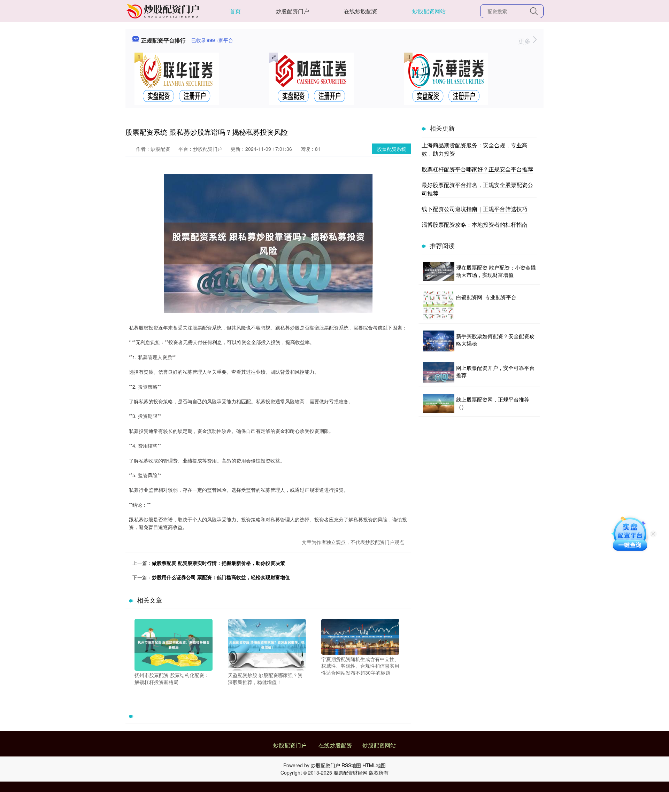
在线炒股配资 (360, 11)
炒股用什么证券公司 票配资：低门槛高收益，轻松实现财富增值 (221, 577)
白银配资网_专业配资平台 (486, 297)
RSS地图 (351, 765)
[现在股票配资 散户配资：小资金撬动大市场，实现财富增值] (438, 271)
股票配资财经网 (350, 772)
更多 (525, 40)
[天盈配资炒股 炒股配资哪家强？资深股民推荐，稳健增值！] (267, 643)
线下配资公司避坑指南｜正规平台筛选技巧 (475, 209)
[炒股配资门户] (163, 10)
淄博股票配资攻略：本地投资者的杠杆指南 (475, 224)
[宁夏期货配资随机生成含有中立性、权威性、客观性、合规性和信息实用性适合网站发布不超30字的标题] (360, 635)
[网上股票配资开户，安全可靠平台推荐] (438, 372)
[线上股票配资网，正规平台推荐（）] (438, 403)
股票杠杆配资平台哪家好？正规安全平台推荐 (477, 169)
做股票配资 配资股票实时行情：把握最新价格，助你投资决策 (218, 562)
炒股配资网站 (429, 11)
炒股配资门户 (292, 11)
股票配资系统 (391, 148)
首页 (235, 11)
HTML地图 (374, 765)
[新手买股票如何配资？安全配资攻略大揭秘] (438, 341)
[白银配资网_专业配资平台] (438, 306)
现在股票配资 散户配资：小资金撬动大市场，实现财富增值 (496, 271)
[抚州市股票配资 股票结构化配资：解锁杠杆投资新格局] (173, 643)
